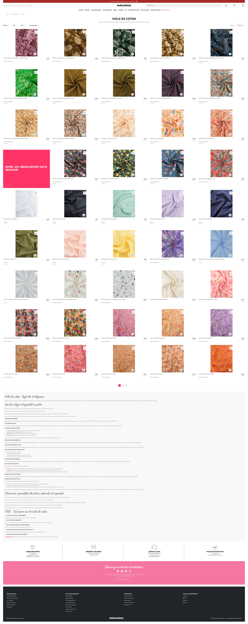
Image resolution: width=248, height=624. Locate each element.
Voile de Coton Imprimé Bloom (157, 138)
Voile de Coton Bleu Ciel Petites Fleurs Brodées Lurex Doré (211, 259)
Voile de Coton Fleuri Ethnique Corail (207, 178)
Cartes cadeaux (10, 600)
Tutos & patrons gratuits (70, 604)
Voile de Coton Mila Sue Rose (156, 374)
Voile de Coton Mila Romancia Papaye (61, 338)
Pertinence (239, 25)
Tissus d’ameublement (70, 600)
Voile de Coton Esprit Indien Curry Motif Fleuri (160, 58)
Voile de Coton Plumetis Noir (59, 219)
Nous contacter (29, 5)
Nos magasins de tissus (8, 5)
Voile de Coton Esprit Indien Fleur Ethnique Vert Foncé (113, 58)
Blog (16, 5)
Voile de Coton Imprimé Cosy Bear (108, 138)
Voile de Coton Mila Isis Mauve (205, 338)
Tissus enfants (68, 607)
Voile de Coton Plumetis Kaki (10, 259)
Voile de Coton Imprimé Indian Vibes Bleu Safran (160, 98)
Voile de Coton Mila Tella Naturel (108, 374)
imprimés (32, 442)
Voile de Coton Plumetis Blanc (10, 219)
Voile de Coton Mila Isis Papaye (10, 374)
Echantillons (9, 607)
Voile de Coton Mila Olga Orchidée (108, 338)
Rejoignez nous (127, 604)
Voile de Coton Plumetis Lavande (157, 219)
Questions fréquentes (11, 596)
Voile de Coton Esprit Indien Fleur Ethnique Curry (63, 58)
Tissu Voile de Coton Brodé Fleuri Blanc (158, 299)
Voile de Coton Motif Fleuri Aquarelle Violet (159, 259)
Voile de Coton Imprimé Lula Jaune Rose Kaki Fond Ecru (16, 138)
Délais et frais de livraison (12, 598)
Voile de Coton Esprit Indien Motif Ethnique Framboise (16, 58)
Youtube (184, 598)
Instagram (185, 596)
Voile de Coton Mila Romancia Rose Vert (12, 338)
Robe (8, 468)
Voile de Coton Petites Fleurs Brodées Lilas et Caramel (113, 299)
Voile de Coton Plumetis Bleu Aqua (109, 219)
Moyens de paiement (11, 602)
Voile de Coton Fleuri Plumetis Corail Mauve (208, 299)
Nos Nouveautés (69, 596)
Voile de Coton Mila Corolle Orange (206, 374)
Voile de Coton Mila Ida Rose (59, 374)
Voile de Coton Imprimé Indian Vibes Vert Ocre (111, 98)
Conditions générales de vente (217, 618)
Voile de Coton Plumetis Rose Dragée (61, 259)
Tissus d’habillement (70, 602)
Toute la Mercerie (69, 598)
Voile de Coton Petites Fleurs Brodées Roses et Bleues (64, 299)
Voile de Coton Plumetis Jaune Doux (109, 259)
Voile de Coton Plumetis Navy (205, 219)
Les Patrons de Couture (70, 609)
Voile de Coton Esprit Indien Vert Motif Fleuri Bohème (16, 98)
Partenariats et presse (129, 602)
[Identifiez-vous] (226, 5)
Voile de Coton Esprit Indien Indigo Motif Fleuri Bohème (211, 58)
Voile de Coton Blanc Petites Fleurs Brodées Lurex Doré (16, 299)
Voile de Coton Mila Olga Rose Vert (157, 338)
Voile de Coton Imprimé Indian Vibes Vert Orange (63, 98)
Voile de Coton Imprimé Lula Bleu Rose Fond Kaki (63, 138)
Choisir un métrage (11, 604)
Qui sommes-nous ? (128, 596)
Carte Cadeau (22, 5)
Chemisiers (9, 470)
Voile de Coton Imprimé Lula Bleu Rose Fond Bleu (210, 98)
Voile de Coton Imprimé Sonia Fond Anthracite (63, 178)
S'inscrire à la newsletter (123, 579)
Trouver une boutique (128, 598)
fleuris (27, 442)
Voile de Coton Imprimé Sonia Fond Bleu (159, 178)
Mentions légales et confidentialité (233, 618)
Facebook (185, 600)
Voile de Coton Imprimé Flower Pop (206, 138)
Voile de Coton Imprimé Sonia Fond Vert (110, 178)
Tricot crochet (68, 611)
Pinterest (185, 602)
